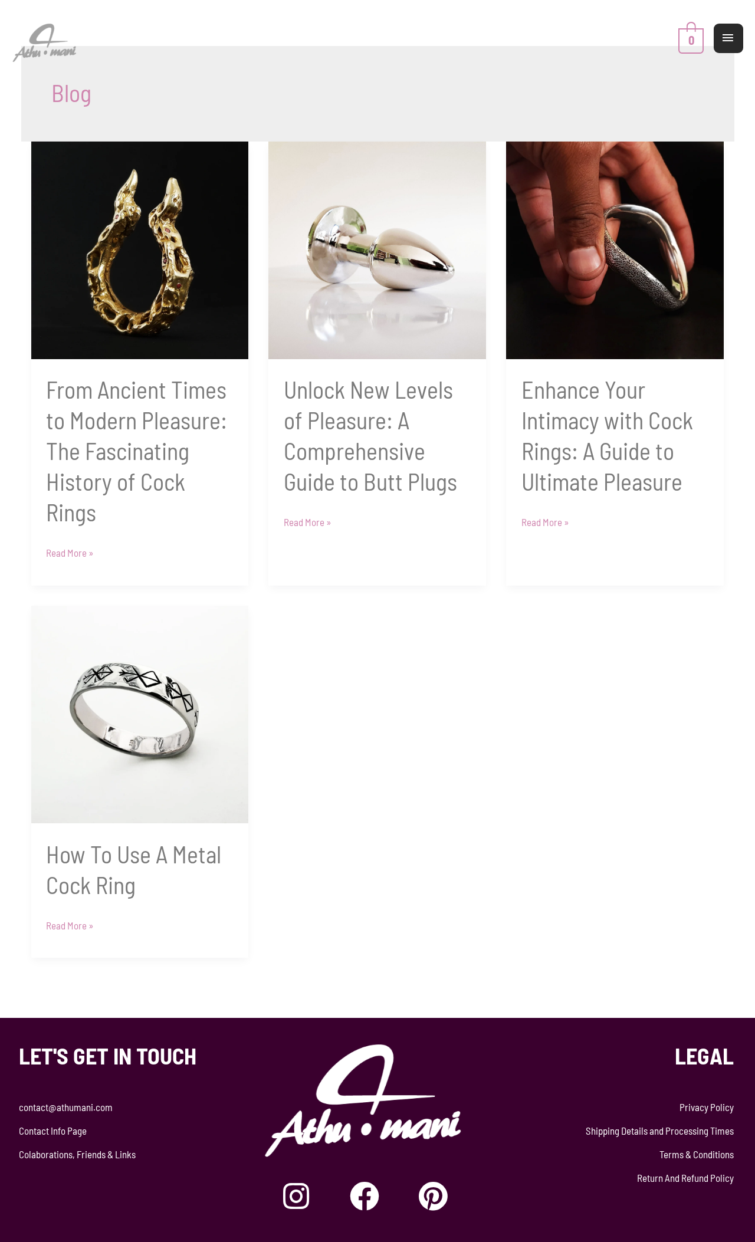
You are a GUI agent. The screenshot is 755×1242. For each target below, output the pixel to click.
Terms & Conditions (696, 1154)
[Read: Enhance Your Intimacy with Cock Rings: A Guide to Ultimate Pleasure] (615, 249)
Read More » (70, 551)
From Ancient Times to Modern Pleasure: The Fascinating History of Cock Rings (136, 450)
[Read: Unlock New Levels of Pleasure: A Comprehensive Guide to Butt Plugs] (377, 249)
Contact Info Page (53, 1130)
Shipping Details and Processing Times (660, 1130)
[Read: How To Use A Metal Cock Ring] (140, 713)
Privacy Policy (707, 1107)
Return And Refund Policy (685, 1178)
